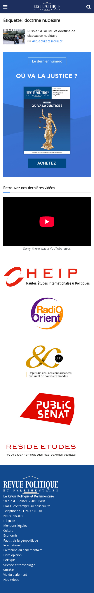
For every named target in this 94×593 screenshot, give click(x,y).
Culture (8, 530)
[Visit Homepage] (47, 6)
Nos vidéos (11, 579)
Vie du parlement (15, 574)
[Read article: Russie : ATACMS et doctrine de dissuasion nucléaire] (14, 36)
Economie (10, 535)
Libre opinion (12, 555)
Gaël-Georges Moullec (47, 41)
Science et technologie (19, 565)
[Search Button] (88, 6)
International (12, 545)
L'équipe (9, 521)
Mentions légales (15, 525)
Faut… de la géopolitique (20, 540)
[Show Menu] (5, 6)
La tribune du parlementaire (22, 550)
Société (8, 570)
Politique (9, 560)
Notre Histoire (13, 516)
